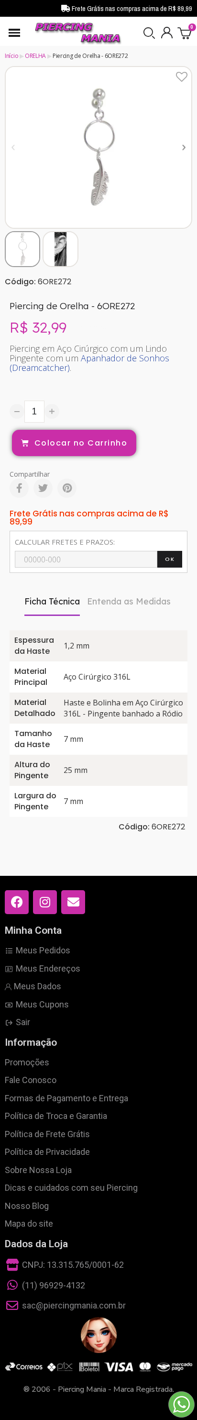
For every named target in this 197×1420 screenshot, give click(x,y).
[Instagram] (45, 902)
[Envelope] (73, 902)
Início (11, 56)
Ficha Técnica (52, 601)
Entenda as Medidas (129, 601)
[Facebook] (19, 488)
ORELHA (35, 56)
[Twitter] (43, 488)
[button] (149, 33)
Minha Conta (33, 930)
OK (170, 559)
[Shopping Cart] (185, 33)
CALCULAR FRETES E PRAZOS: (65, 542)
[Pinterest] (67, 488)
